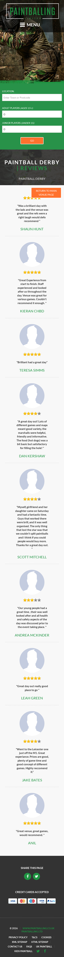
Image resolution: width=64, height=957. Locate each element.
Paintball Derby (32, 179)
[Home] (32, 11)
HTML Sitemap (39, 942)
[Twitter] (46, 951)
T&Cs (34, 937)
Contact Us (15, 946)
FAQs (29, 946)
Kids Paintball (23, 951)
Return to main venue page (46, 192)
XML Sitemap (19, 942)
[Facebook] (39, 951)
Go (32, 140)
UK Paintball (44, 946)
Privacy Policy (18, 937)
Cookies (46, 937)
